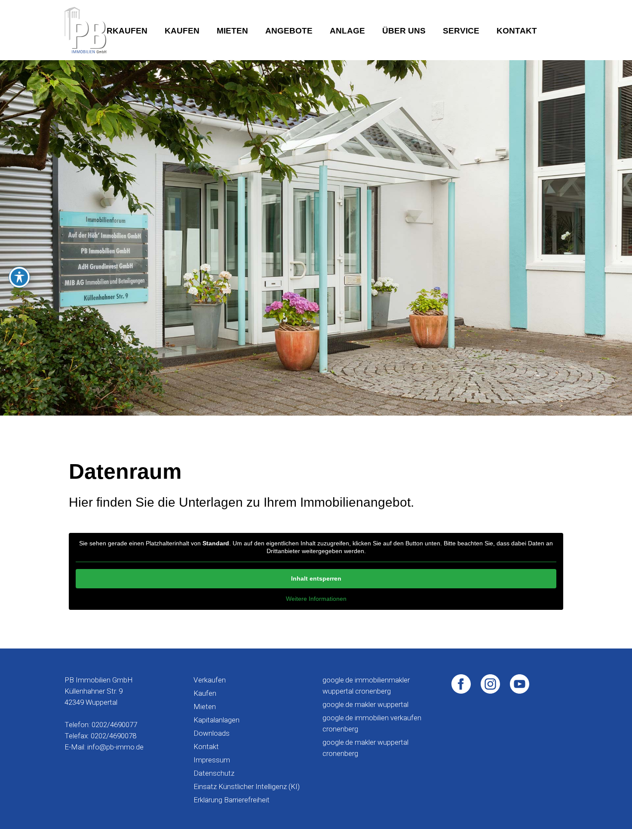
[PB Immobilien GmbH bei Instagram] (490, 683)
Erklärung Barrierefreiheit (231, 799)
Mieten (232, 30)
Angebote (289, 30)
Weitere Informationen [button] (316, 598)
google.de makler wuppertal (365, 704)
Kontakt (517, 30)
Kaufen (182, 30)
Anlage (347, 30)
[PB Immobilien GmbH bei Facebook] (461, 683)
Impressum (211, 760)
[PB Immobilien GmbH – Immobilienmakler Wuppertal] (85, 30)
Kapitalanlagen (216, 720)
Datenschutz (213, 773)
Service (461, 30)
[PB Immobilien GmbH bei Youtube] (519, 683)
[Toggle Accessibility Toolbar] (19, 277)
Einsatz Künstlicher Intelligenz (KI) (246, 786)
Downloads (211, 733)
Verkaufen (121, 30)
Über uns (404, 30)
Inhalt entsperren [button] (316, 578)
